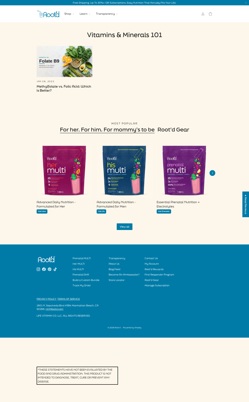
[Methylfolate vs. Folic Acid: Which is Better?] (64, 61)
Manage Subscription (157, 285)
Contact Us (151, 258)
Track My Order (82, 285)
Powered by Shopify (132, 327)
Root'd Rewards (154, 269)
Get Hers (42, 211)
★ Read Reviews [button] (245, 204)
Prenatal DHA (81, 274)
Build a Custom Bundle (86, 280)
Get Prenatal (163, 211)
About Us (114, 263)
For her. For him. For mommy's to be (107, 129)
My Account (152, 263)
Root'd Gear (173, 129)
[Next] (212, 173)
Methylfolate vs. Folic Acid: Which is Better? (64, 88)
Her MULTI (79, 263)
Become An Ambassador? (124, 274)
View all (124, 226)
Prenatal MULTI (82, 258)
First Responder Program (159, 274)
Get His (101, 211)
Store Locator (117, 280)
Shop (68, 14)
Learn (84, 14)
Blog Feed (114, 269)
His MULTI (78, 269)
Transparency (105, 14)
